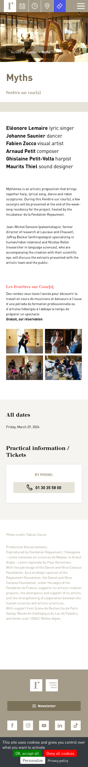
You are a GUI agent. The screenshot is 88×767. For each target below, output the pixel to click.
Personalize (33, 760)
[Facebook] (12, 725)
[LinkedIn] (60, 725)
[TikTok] (76, 725)
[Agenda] (22, 6)
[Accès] (47, 6)
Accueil (16, 52)
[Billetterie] (60, 6)
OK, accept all (27, 753)
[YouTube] (44, 725)
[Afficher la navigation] (81, 6)
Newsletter (47, 706)
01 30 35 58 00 (47, 487)
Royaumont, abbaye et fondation (10, 6)
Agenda (31, 52)
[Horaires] (35, 6)
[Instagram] (28, 725)
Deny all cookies (60, 753)
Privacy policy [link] (58, 760)
